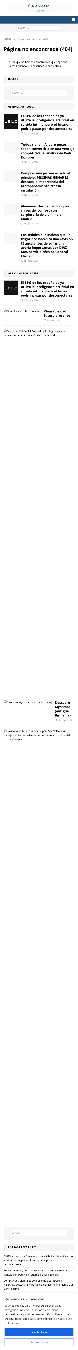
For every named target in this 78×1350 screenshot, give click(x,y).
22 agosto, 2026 (31, 133)
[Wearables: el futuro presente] (22, 311)
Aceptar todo (39, 1332)
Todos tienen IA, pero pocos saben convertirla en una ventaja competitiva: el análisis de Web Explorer (47, 150)
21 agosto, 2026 (31, 162)
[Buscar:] (39, 28)
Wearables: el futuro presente (57, 313)
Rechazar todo (39, 1342)
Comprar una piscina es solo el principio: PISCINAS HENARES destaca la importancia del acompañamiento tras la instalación (45, 181)
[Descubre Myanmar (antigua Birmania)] (28, 702)
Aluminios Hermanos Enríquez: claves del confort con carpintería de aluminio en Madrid (45, 212)
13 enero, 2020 (65, 720)
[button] (73, 19)
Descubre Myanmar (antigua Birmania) (63, 708)
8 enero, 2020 (53, 320)
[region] (39, 1321)
